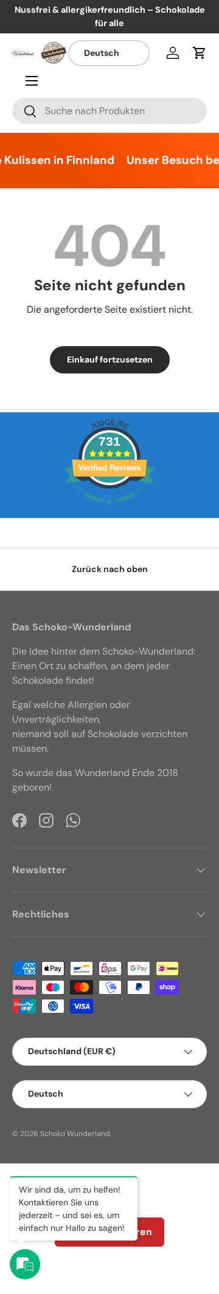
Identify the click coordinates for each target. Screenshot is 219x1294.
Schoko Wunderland (75, 1134)
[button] (199, 52)
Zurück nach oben (110, 569)
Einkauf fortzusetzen (110, 359)
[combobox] (109, 111)
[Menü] (31, 80)
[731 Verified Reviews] (109, 510)
